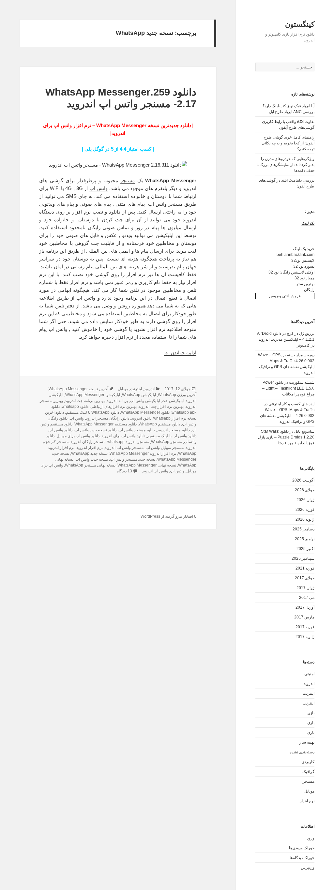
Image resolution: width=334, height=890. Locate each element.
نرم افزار (307, 801)
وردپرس (307, 867)
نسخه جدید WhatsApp (89, 453)
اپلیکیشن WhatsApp (139, 395)
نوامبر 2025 (304, 539)
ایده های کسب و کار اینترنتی (291, 404)
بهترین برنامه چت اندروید (85, 400)
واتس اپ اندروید (155, 471)
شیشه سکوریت (301, 382)
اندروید (309, 683)
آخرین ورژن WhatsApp (177, 395)
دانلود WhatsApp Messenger (145, 412)
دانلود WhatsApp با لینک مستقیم (92, 412)
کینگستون (299, 24)
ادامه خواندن (180, 352)
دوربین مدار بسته (300, 355)
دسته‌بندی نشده (302, 752)
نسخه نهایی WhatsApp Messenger (146, 465)
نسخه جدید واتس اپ (91, 459)
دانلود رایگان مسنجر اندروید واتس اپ (99, 418)
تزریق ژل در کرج (300, 333)
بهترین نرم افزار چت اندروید (161, 406)
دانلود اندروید (141, 418)
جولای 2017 (304, 578)
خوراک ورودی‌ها (301, 848)
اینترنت (308, 693)
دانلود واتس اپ (60, 430)
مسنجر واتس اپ (165, 204)
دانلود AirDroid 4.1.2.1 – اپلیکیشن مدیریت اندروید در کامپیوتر (285, 339)
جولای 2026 (304, 490)
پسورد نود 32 (303, 266)
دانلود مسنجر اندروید (173, 430)
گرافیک (308, 771)
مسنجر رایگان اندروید (87, 441)
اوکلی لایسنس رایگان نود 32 (291, 272)
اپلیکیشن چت (173, 400)
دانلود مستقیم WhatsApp (159, 424)
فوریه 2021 (305, 568)
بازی (310, 713)
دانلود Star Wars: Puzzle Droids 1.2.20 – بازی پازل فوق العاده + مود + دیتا (286, 437)
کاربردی (307, 762)
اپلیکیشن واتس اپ (145, 400)
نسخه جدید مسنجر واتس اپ (132, 459)
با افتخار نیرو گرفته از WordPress (168, 516)
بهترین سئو (305, 284)
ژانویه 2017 (305, 636)
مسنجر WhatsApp (166, 441)
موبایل (309, 791)
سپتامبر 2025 (303, 558)
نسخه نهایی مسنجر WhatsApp (90, 465)
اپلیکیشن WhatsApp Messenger (92, 395)
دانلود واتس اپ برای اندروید (123, 436)
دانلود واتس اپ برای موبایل (77, 436)
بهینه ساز (306, 742)
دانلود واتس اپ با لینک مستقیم (171, 436)
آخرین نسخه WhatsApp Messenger (78, 389)
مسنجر (308, 781)
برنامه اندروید (117, 400)
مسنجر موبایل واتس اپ (164, 447)
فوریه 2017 (305, 627)
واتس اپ (98, 188)
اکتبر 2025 (305, 548)
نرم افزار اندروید (89, 447)
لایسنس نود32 (302, 260)
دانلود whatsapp (75, 406)
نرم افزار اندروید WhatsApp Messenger (143, 453)
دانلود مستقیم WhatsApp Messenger (105, 424)
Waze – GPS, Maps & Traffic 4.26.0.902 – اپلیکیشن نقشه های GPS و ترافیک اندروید (287, 416)
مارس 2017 (304, 617)
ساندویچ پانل (304, 431)
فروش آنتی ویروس (285, 296)
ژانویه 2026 (305, 519)
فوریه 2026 (305, 509)
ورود (310, 838)
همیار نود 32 (304, 278)
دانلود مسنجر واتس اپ (136, 430)
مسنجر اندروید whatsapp (128, 441)
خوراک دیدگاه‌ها (302, 857)
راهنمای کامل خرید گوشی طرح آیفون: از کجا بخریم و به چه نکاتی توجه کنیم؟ (288, 143)
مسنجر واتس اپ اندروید (124, 447)
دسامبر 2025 (303, 529)
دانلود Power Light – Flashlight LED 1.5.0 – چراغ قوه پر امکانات (288, 388)
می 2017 (306, 597)
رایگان (309, 290)
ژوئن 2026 (305, 499)
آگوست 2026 (303, 480)
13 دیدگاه (124, 471)
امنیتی (309, 674)
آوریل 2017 (305, 607)
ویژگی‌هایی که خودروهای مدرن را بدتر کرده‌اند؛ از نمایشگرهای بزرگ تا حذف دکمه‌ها (285, 164)
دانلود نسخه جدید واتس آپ (95, 430)
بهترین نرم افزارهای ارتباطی (113, 406)
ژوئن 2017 (305, 588)
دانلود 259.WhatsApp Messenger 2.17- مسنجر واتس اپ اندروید (120, 98)
